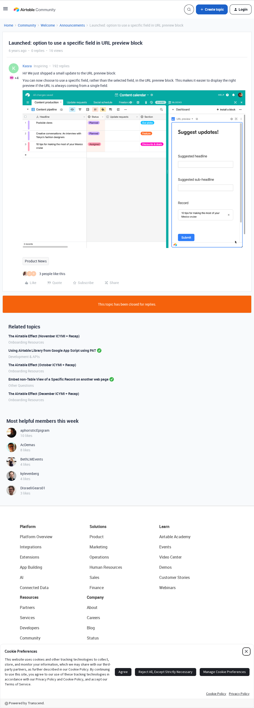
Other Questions (21, 385)
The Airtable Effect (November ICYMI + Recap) (44, 336)
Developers (29, 628)
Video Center (170, 557)
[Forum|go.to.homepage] (34, 9)
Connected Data (34, 587)
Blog (91, 628)
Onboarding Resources (26, 342)
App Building (31, 567)
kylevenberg (29, 473)
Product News (36, 261)
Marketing (98, 547)
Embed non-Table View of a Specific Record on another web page (58, 379)
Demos (165, 567)
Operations (99, 557)
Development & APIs (24, 356)
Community (27, 25)
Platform (28, 526)
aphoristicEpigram (34, 430)
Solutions (98, 526)
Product (97, 536)
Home (8, 25)
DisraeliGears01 (32, 488)
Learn (164, 526)
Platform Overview (36, 536)
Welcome (48, 25)
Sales (94, 577)
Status (93, 638)
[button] (5, 10)
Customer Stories (174, 577)
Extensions (29, 557)
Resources (29, 597)
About (92, 607)
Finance (97, 587)
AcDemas (27, 444)
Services (27, 617)
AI (22, 577)
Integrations (30, 547)
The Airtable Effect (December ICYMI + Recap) (43, 393)
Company (95, 597)
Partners (27, 607)
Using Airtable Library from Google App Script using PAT (52, 350)
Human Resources (106, 567)
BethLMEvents (31, 459)
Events (165, 547)
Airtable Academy (174, 536)
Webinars (167, 587)
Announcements (72, 25)
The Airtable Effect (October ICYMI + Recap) (42, 364)
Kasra (27, 66)
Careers (93, 617)
